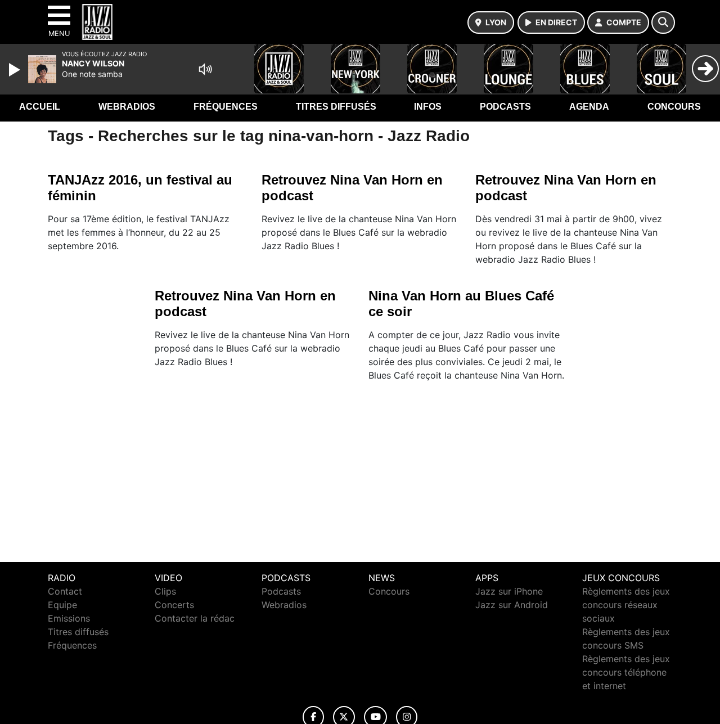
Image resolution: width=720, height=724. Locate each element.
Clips (165, 591)
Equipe (62, 604)
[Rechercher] (663, 22)
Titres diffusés (336, 106)
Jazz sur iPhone (509, 591)
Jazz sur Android (511, 604)
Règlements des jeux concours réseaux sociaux (626, 605)
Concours (674, 106)
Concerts (174, 604)
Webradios (126, 106)
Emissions (69, 618)
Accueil (39, 106)
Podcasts (505, 106)
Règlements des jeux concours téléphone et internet (626, 672)
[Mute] (205, 69)
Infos (428, 106)
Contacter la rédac (195, 618)
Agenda (589, 106)
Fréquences (226, 106)
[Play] (15, 70)
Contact (65, 591)
